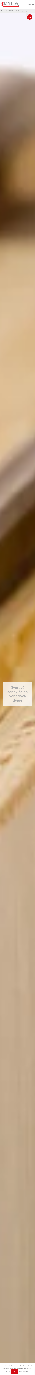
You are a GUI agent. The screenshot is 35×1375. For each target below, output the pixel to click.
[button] (30, 4)
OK (15, 1371)
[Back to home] (10, 4)
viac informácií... (24, 1371)
